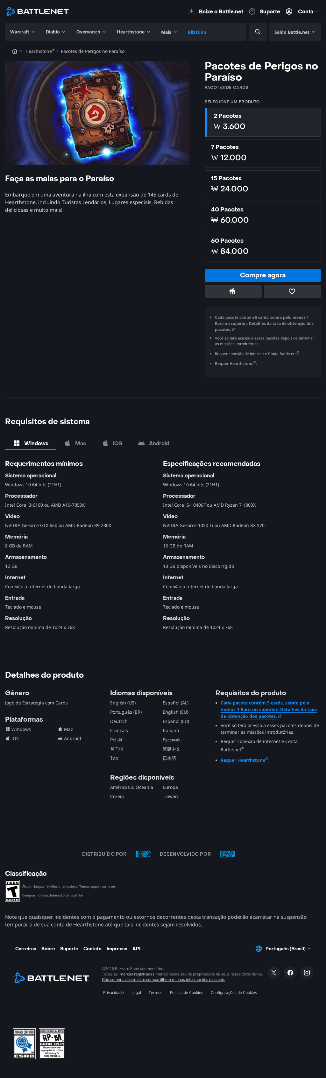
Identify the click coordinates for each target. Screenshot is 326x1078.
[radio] (263, 122)
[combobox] (252, 32)
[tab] (30, 443)
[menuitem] (23, 32)
